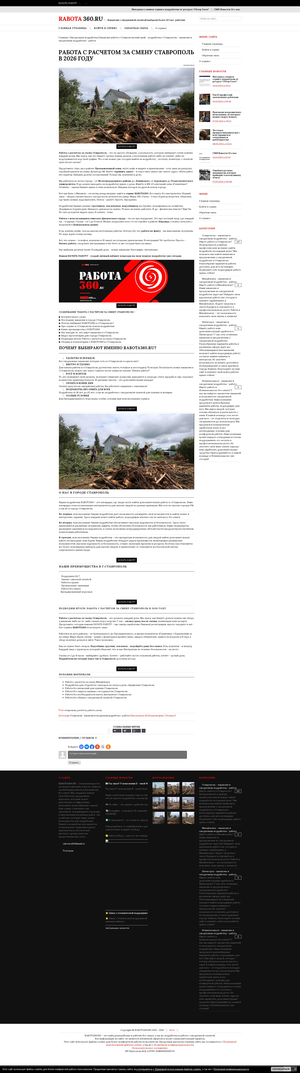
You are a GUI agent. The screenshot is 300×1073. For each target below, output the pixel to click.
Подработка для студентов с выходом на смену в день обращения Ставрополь (110, 685)
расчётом (82, 710)
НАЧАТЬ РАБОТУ (68, 3)
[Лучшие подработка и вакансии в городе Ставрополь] (193, 571)
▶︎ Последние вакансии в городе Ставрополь (84, 320)
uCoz (172, 1030)
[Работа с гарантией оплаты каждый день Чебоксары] (188, 818)
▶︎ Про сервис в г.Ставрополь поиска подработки (86, 326)
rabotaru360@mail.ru (74, 843)
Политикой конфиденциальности (174, 1044)
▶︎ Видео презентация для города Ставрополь (85, 335)
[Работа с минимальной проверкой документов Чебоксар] (158, 818)
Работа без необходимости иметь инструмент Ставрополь (98, 694)
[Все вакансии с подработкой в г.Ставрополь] (193, 353)
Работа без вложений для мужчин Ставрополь (91, 688)
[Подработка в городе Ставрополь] (193, 675)
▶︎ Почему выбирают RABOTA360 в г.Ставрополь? (86, 323)
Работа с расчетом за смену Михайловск (87, 682)
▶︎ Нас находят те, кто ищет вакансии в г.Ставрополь (89, 332)
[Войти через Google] (102, 746)
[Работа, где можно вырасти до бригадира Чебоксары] (173, 788)
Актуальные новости (117, 928)
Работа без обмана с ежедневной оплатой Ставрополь (96, 697)
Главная (63, 37)
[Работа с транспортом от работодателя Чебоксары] (188, 788)
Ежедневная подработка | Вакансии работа (94, 37)
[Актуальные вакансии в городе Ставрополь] (193, 613)
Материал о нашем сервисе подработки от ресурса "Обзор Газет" (141, 9)
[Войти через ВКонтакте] (86, 746)
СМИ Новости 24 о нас (198, 9)
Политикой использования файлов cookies (178, 1069)
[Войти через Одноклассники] (108, 746)
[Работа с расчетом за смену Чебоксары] (158, 803)
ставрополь (70, 710)
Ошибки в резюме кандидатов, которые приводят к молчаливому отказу (226, 174)
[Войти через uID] (81, 746)
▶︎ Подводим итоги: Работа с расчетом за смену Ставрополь (92, 338)
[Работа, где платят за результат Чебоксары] (158, 788)
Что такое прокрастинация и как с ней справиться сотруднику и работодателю (226, 135)
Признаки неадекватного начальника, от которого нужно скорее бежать (226, 114)
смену (99, 710)
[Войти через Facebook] (92, 746)
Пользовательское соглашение (150, 1048)
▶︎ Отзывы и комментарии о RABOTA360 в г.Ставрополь (90, 341)
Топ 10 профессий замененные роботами (240, 9)
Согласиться (280, 1069)
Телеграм (68, 850)
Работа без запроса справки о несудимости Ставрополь (96, 691)
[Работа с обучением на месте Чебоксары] (188, 803)
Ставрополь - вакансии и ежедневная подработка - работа (100, 715)
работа (91, 710)
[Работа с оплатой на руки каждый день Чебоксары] (173, 803)
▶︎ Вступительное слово (72, 316)
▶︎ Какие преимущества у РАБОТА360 (79, 329)
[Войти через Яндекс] (97, 746)
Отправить (74, 762)
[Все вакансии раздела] (193, 497)
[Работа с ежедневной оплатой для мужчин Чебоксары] (173, 818)
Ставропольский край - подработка (141, 37)
